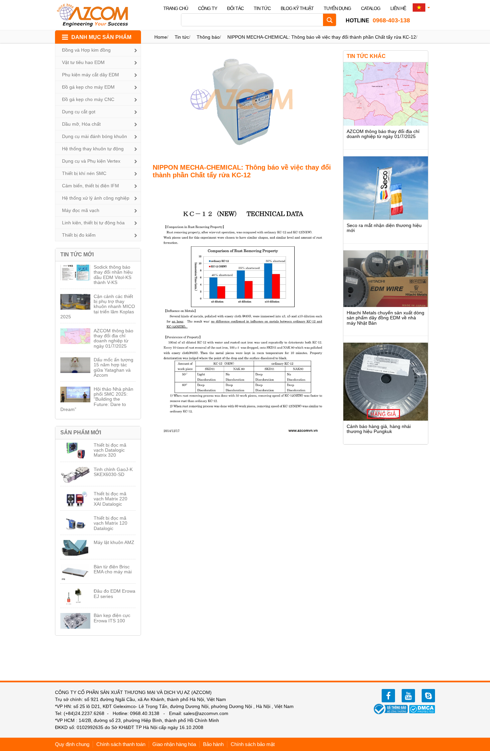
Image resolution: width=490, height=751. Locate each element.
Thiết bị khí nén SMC (84, 173)
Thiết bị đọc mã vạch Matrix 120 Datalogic (110, 523)
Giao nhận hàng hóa (174, 744)
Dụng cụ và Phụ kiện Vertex (91, 161)
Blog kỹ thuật (297, 8)
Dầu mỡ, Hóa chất (81, 124)
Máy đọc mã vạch (80, 210)
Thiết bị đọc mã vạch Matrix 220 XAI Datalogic (110, 499)
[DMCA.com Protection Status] (422, 708)
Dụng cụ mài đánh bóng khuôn (94, 136)
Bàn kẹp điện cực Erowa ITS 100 (112, 618)
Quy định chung (72, 744)
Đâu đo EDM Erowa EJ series (114, 593)
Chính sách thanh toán (120, 744)
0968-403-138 (378, 20)
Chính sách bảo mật (253, 744)
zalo (428, 695)
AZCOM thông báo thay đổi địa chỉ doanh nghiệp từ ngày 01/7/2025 (113, 338)
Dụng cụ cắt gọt (78, 111)
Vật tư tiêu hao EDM (83, 62)
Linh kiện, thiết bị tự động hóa (93, 222)
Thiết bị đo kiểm (79, 235)
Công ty (207, 8)
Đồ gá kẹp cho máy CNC (88, 99)
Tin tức (262, 8)
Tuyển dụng (337, 8)
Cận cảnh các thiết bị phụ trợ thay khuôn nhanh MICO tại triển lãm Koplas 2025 (97, 307)
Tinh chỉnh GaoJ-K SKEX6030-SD (113, 472)
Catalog (370, 8)
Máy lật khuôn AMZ (114, 542)
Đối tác (235, 8)
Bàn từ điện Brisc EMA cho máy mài (113, 569)
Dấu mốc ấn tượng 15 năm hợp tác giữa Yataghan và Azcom (113, 367)
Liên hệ (398, 8)
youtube (408, 695)
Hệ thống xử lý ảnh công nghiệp (95, 198)
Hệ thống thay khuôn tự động (93, 148)
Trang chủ (175, 8)
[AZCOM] (96, 15)
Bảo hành (213, 744)
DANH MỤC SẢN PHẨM (101, 37)
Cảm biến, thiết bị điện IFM (90, 185)
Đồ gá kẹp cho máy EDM (88, 87)
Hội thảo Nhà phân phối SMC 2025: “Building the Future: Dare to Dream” (96, 399)
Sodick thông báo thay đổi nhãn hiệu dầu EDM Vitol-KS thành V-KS (113, 274)
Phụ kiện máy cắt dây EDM (90, 74)
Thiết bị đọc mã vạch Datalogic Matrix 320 (110, 450)
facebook (388, 695)
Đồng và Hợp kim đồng (86, 50)
